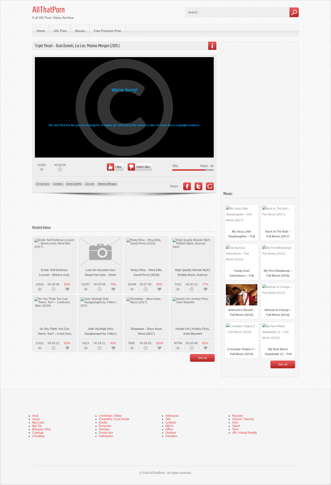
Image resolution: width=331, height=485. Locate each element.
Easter (103, 422)
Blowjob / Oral (41, 429)
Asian (36, 419)
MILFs (169, 426)
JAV (168, 419)
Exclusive (105, 426)
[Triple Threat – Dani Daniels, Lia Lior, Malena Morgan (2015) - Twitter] (198, 186)
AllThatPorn (48, 9)
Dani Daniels (74, 183)
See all (202, 358)
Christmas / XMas (110, 415)
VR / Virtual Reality (244, 432)
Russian (237, 415)
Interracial (172, 415)
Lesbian (58, 183)
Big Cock (38, 422)
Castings (38, 432)
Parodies (171, 436)
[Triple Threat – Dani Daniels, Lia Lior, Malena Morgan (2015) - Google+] (210, 186)
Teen (235, 429)
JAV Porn (60, 31)
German (104, 429)
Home (41, 31)
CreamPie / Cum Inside (114, 419)
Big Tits (37, 426)
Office (169, 429)
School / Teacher (243, 419)
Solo (235, 422)
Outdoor (171, 432)
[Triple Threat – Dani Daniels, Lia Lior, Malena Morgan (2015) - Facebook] (187, 186)
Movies (80, 31)
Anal (35, 415)
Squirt (236, 426)
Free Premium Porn (107, 31)
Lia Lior (90, 183)
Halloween (106, 436)
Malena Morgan (107, 183)
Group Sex (42, 183)
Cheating (38, 436)
